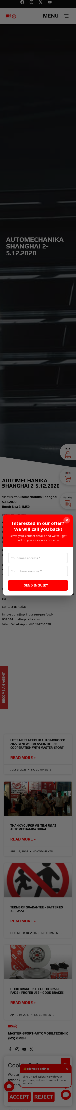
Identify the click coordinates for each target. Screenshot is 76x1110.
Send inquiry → (38, 585)
